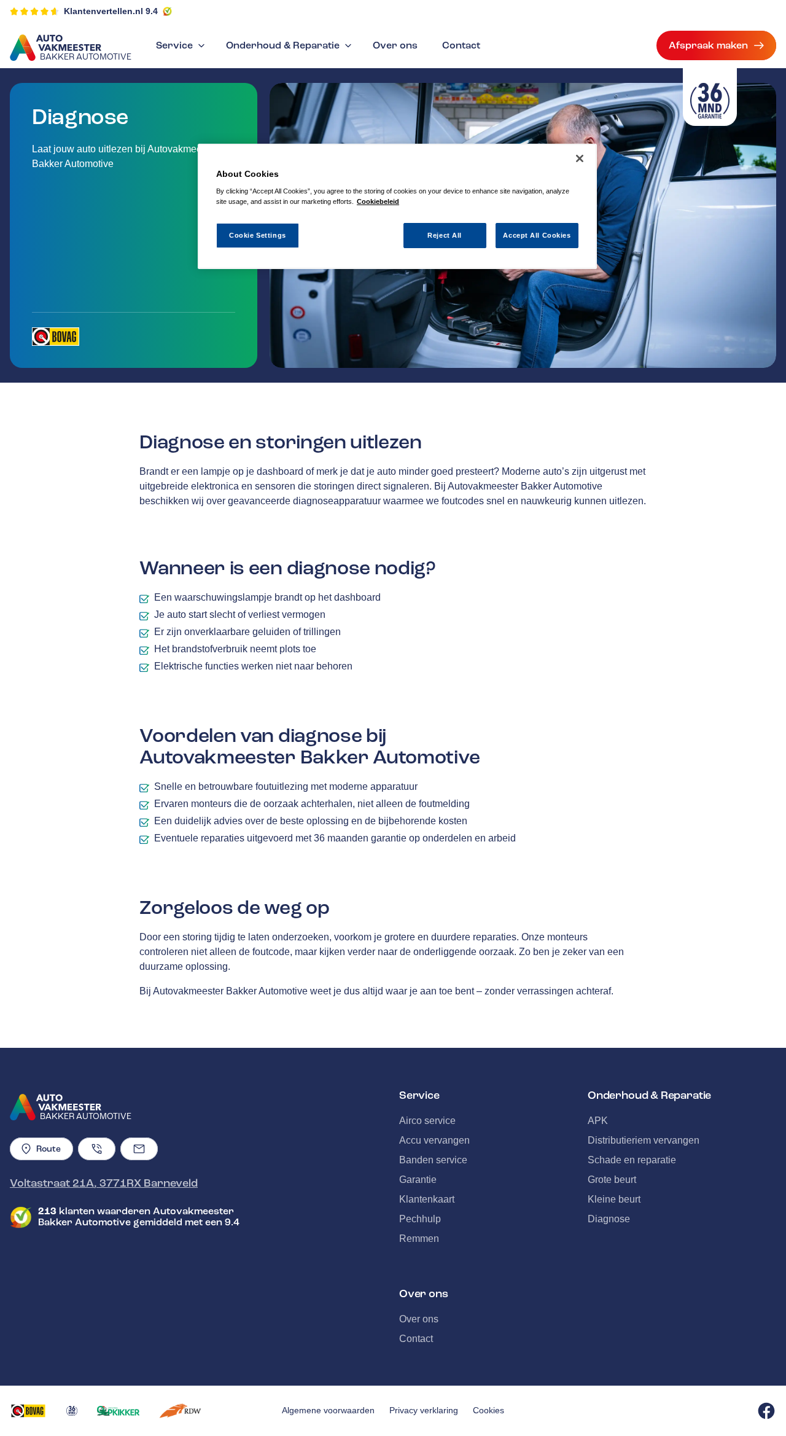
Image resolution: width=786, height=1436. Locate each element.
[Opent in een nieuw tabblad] (55, 336)
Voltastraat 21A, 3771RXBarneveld (104, 1183)
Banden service (433, 1160)
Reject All (444, 235)
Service (174, 45)
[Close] (579, 158)
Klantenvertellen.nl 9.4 (111, 11)
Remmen (419, 1238)
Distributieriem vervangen (643, 1140)
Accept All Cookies (536, 235)
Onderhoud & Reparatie (283, 45)
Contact (461, 45)
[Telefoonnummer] (96, 1148)
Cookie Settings (257, 235)
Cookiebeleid (378, 201)
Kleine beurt (614, 1199)
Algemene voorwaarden (328, 1410)
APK (598, 1120)
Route (48, 1149)
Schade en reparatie (632, 1160)
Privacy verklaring (423, 1410)
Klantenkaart (426, 1199)
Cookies (488, 1410)
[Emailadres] (139, 1148)
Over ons (395, 45)
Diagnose (609, 1219)
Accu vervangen (434, 1140)
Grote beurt (612, 1179)
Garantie (418, 1179)
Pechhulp (420, 1219)
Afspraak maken (708, 45)
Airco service (427, 1120)
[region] (397, 207)
